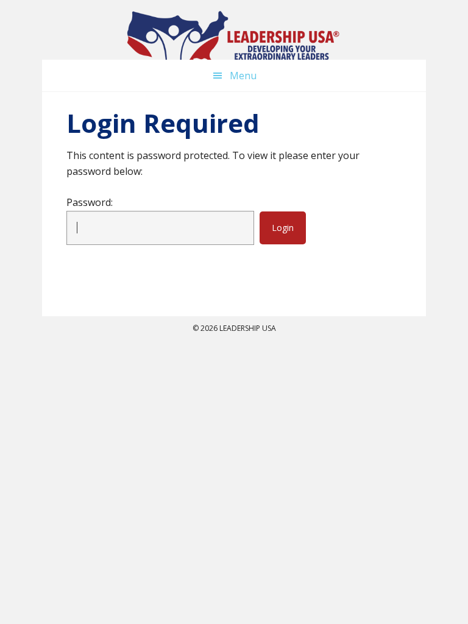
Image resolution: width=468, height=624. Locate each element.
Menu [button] (243, 75)
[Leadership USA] (234, 39)
